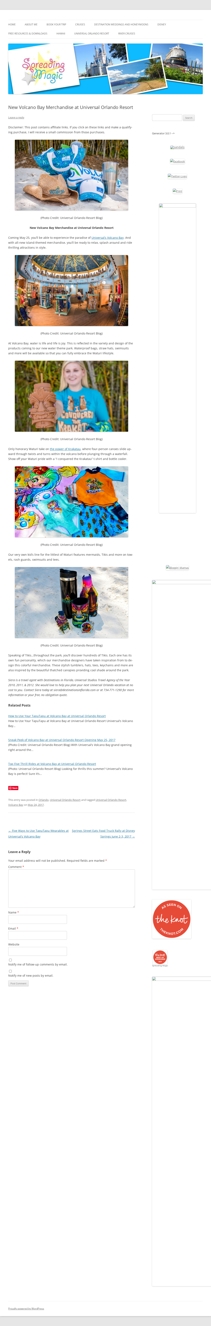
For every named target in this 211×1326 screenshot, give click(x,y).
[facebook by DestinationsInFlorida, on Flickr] (177, 161)
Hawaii (60, 33)
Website (13, 944)
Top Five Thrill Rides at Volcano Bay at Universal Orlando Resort (52, 764)
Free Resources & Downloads (27, 33)
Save (15, 787)
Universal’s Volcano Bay (107, 238)
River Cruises (126, 33)
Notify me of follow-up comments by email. (38, 964)
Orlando (44, 800)
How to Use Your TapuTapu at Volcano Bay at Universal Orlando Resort (57, 716)
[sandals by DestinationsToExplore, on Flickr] (177, 147)
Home (12, 24)
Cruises (80, 24)
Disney (161, 24)
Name (13, 912)
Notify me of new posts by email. (30, 975)
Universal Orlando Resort (91, 33)
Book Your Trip (56, 24)
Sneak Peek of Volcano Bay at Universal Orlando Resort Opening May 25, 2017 (61, 740)
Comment (16, 867)
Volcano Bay (15, 805)
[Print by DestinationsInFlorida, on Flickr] (177, 191)
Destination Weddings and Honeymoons (121, 24)
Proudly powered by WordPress (26, 1308)
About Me (31, 24)
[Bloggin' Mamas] (177, 568)
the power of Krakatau (65, 449)
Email (13, 928)
